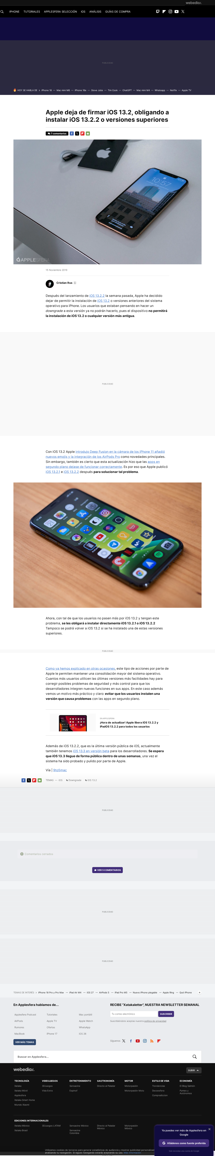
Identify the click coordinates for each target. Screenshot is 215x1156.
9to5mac (60, 770)
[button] (66, 283)
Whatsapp (160, 90)
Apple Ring (169, 992)
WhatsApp (84, 1027)
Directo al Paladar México (106, 1127)
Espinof (73, 1090)
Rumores (19, 1027)
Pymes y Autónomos (186, 1092)
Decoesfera (158, 1090)
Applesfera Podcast (25, 1014)
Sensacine (75, 1086)
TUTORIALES (32, 11)
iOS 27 (90, 992)
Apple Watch (86, 1020)
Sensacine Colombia (75, 1131)
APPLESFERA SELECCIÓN (60, 11)
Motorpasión (131, 1086)
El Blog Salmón (187, 1086)
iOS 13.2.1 (53, 472)
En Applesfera (107, 718)
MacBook (19, 1033)
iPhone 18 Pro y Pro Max (51, 992)
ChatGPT (127, 90)
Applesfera (20, 1095)
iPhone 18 (46, 90)
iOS (60, 780)
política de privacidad (155, 1021)
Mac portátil (85, 1014)
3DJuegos (47, 1086)
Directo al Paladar (106, 1086)
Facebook (72, 133)
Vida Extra (47, 1090)
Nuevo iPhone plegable (145, 992)
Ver (109, 870)
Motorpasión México (131, 1127)
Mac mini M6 (63, 90)
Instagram (170, 12)
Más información (132, 1152)
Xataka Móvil (21, 1090)
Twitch (158, 12)
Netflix (173, 90)
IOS (83, 11)
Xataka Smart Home (24, 1100)
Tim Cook (113, 90)
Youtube (177, 12)
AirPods (18, 1020)
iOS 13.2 (103, 301)
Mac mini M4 (143, 90)
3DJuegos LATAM (51, 1125)
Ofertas (51, 1027)
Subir (191, 1070)
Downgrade (75, 780)
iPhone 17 (52, 1033)
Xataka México (22, 1125)
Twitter (183, 12)
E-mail (88, 133)
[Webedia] (194, 3)
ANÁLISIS (95, 11)
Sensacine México (79, 1125)
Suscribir (166, 1014)
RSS (152, 1040)
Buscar (195, 1057)
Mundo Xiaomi (21, 1104)
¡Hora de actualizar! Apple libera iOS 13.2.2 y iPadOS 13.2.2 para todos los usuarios (129, 724)
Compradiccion (160, 1095)
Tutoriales (52, 1014)
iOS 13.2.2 (97, 296)
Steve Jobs (97, 90)
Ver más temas (24, 1042)
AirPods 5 (104, 992)
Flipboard (164, 12)
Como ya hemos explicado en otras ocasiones (80, 668)
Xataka (17, 1086)
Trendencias (158, 1086)
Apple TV (186, 90)
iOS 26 (82, 1033)
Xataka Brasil (21, 1130)
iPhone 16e (80, 90)
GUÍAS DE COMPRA (118, 11)
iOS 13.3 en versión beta (91, 751)
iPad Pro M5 (121, 992)
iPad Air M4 (75, 992)
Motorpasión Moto (134, 1090)
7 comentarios (58, 133)
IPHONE (14, 11)
